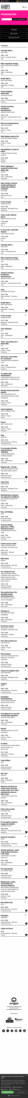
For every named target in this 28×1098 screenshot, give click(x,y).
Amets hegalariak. (8, 410)
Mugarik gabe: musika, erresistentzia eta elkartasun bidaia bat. (10, 886)
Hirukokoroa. (7, 613)
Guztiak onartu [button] (7, 1092)
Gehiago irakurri (7, 1084)
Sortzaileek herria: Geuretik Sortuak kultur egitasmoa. (10, 715)
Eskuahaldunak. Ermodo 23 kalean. (10, 152)
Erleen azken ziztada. (8, 810)
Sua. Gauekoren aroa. (10, 576)
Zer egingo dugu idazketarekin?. (10, 376)
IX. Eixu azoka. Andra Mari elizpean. (9, 231)
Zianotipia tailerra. (7, 51)
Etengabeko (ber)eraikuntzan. (8, 699)
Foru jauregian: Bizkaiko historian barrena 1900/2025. (9, 452)
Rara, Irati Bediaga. (7, 513)
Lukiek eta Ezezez (7, 928)
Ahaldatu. (4, 684)
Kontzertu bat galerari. (8, 838)
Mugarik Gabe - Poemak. (9, 468)
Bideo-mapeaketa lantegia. (10, 65)
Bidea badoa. (5, 559)
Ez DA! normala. (6, 203)
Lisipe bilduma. (6, 761)
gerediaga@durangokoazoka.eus (14, 1009)
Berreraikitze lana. (7, 903)
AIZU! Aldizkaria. (6, 329)
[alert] (14, 1086)
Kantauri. (9, 730)
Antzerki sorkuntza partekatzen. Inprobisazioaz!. (8, 109)
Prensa (20, 1)
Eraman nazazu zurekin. (9, 545)
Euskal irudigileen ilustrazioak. (6, 93)
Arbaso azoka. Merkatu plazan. (8, 216)
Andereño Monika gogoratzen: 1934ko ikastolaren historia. (8, 528)
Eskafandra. (5, 916)
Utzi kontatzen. (9, 656)
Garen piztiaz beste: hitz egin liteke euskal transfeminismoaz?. (9, 596)
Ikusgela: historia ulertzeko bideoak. (10, 394)
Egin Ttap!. (4, 774)
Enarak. (7, 423)
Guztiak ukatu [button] (20, 1092)
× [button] (26, 1075)
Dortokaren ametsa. (9, 627)
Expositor (24, 1)
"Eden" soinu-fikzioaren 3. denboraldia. (9, 343)
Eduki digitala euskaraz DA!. (10, 137)
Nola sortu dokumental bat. (10, 124)
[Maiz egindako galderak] (17, 1)
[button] (1, 1087)
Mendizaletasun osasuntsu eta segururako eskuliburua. (10, 497)
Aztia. (8, 290)
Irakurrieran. (5, 483)
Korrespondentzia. (7, 869)
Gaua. (4, 436)
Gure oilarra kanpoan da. (9, 641)
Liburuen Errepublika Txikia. (10, 671)
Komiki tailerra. (6, 79)
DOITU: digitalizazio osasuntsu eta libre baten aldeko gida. (9, 169)
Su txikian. (10, 746)
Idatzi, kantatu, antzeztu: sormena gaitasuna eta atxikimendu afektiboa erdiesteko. (9, 186)
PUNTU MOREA (5, 1)
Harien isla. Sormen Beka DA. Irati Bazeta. (9, 359)
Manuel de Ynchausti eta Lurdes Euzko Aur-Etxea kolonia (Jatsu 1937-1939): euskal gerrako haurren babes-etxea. (10, 792)
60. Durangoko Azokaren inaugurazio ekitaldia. (9, 824)
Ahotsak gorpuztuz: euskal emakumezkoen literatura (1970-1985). (10, 853)
